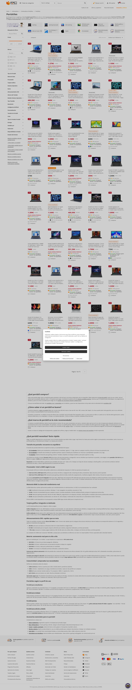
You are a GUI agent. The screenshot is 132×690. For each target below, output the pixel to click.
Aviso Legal (79, 358)
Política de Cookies (54, 358)
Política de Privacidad (67, 358)
